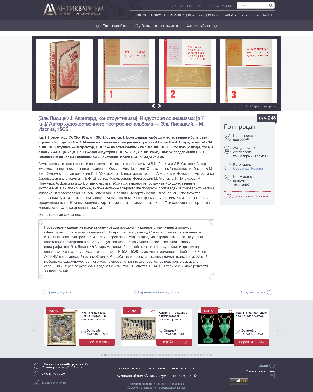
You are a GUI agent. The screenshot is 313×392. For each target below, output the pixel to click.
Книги (246, 15)
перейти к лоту (41, 341)
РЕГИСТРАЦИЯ (220, 5)
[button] (153, 106)
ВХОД (201, 5)
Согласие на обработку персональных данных (156, 388)
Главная (139, 15)
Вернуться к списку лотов (160, 25)
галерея (230, 15)
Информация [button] (180, 15)
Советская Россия (248, 168)
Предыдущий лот (115, 25)
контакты (264, 15)
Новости (158, 15)
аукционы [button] (207, 15)
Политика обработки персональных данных (157, 384)
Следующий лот (198, 25)
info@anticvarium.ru (54, 382)
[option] (64, 71)
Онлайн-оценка (179, 5)
